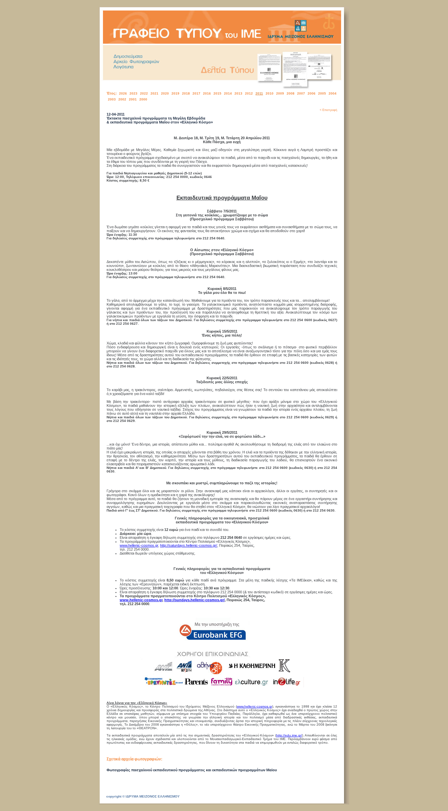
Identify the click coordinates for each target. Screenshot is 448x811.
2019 (175, 93)
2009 (280, 93)
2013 (238, 93)
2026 (123, 93)
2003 (112, 99)
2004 (332, 93)
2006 (312, 93)
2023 (133, 93)
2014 (228, 93)
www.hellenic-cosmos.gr (139, 545)
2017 (196, 93)
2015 (217, 93)
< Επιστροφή (328, 110)
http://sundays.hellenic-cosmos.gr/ (194, 600)
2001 (133, 99)
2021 (154, 93)
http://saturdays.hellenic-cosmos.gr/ (188, 545)
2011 (259, 93)
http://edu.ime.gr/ (289, 735)
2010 (270, 93)
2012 (249, 93)
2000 (143, 99)
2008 (291, 93)
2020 (165, 93)
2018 (186, 93)
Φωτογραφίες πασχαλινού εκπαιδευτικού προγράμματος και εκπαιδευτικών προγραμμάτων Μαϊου (192, 770)
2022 (144, 93)
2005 (322, 93)
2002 (122, 99)
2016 (207, 93)
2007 (301, 93)
